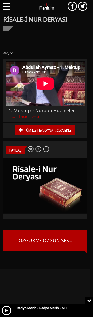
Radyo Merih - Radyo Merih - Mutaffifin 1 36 (50, 308)
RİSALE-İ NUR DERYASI (24, 117)
